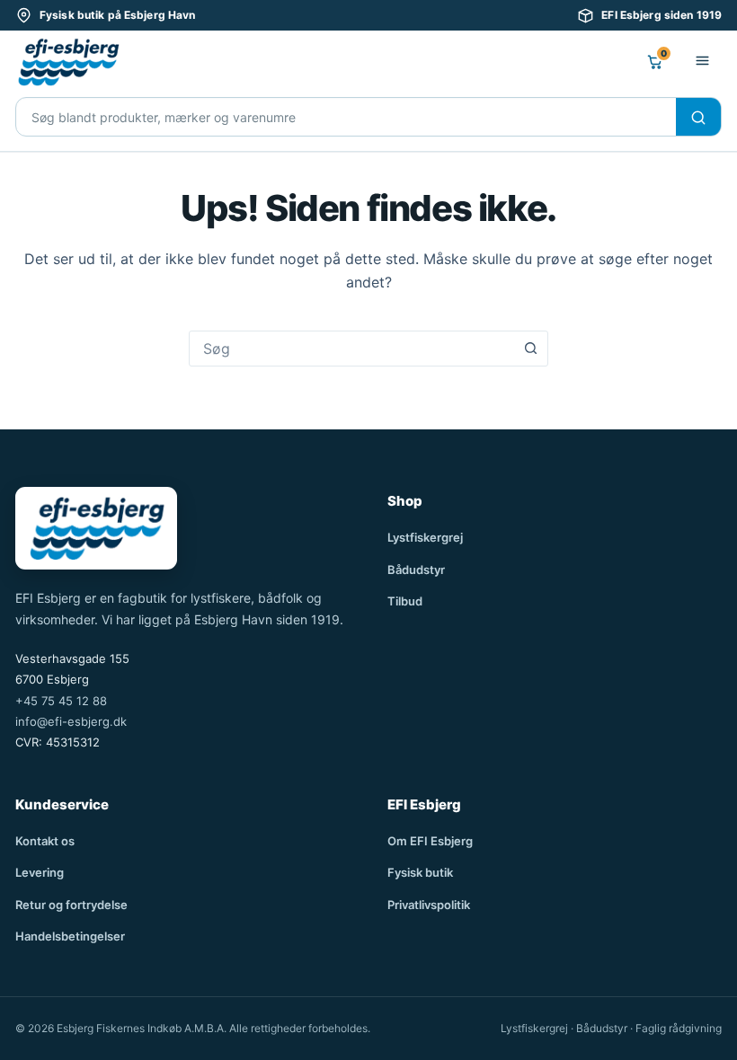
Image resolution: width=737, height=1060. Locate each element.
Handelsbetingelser (70, 936)
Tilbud (404, 601)
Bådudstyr (416, 569)
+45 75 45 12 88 (61, 700)
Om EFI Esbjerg (430, 841)
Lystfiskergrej (425, 537)
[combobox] (351, 349)
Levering (39, 872)
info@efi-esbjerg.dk (71, 721)
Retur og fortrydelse (71, 904)
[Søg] (698, 117)
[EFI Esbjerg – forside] (67, 62)
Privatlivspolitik (428, 904)
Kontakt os (45, 841)
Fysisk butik (420, 872)
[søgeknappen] (530, 348)
